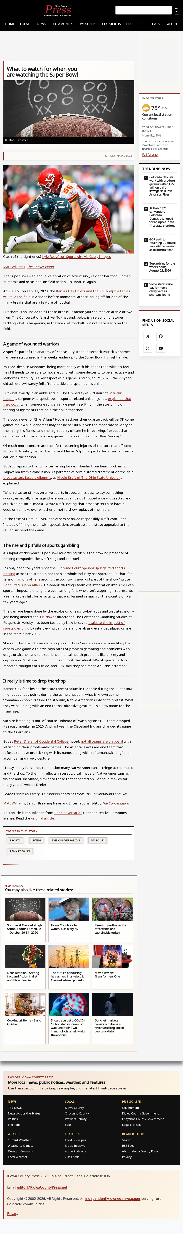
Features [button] (133, 24)
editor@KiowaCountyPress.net (42, 1187)
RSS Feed (128, 1145)
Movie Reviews (75, 1145)
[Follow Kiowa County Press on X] (148, 336)
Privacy (127, 1157)
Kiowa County (74, 1108)
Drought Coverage (20, 1151)
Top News (15, 1108)
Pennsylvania (20, 851)
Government (130, 1108)
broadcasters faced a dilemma (27, 477)
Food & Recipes (75, 1140)
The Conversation (40, 266)
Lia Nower (47, 616)
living (36, 840)
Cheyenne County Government (143, 1119)
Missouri (98, 840)
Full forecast (150, 155)
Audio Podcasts (75, 1151)
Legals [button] (154, 24)
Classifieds (111, 24)
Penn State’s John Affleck (22, 585)
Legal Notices (131, 1125)
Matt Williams (14, 266)
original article (42, 818)
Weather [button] (87, 24)
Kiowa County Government (140, 1113)
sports (15, 840)
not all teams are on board (102, 741)
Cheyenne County (77, 1113)
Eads (68, 1125)
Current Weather (19, 1140)
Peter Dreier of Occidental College (41, 741)
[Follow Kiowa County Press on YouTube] (160, 348)
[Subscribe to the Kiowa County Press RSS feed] (148, 348)
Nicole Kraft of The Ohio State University (89, 477)
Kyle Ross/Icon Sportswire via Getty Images (76, 256)
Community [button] (63, 24)
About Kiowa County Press (140, 1151)
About (172, 24)
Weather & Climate (20, 1145)
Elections (14, 1125)
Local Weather (17, 1157)
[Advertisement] (159, 474)
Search (126, 1140)
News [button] (41, 24)
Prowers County (75, 1119)
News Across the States (24, 1113)
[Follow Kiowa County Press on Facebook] (160, 336)
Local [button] (24, 24)
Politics (13, 1119)
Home (10, 24)
